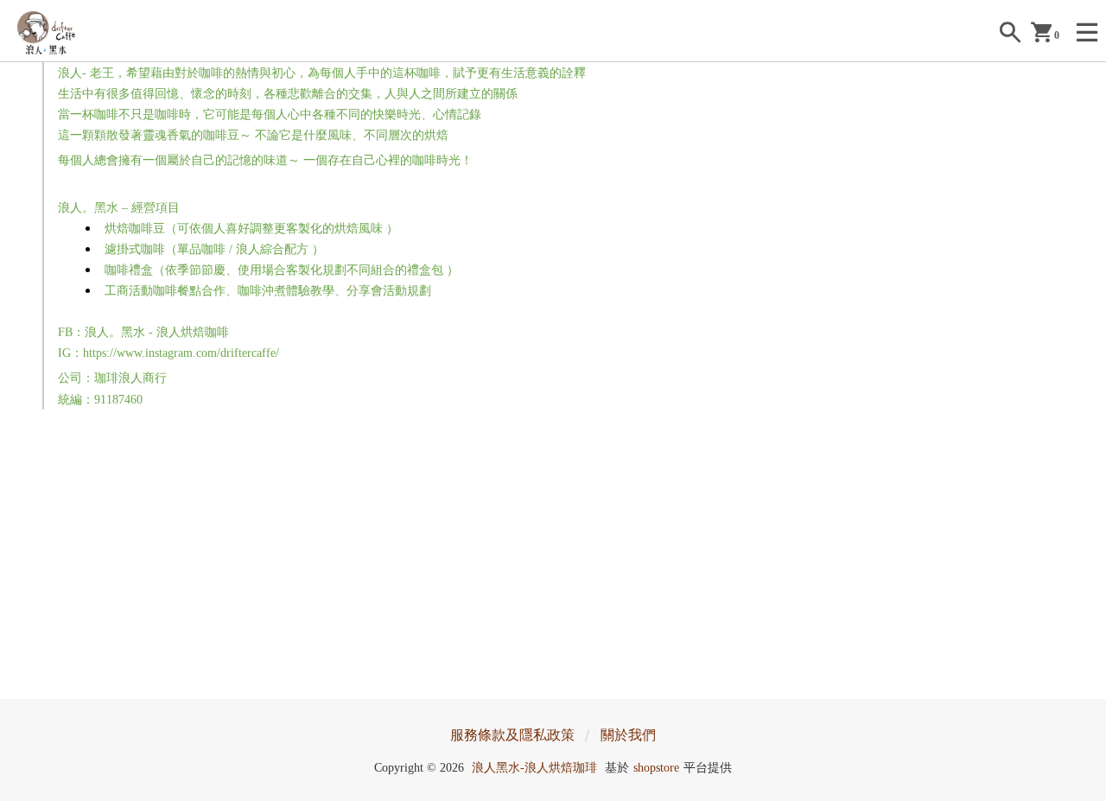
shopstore (656, 767)
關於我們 (628, 735)
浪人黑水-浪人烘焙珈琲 (534, 767)
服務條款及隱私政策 (512, 735)
